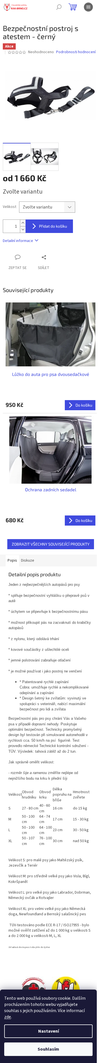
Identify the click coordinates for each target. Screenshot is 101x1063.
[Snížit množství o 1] (23, 229)
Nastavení (48, 1031)
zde (7, 1017)
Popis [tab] (12, 560)
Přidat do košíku (53, 226)
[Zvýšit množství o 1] (23, 223)
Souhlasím (48, 1049)
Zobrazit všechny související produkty (50, 544)
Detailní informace (18, 241)
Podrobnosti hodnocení (76, 52)
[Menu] (88, 7)
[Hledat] (59, 7)
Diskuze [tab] (27, 560)
